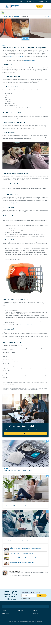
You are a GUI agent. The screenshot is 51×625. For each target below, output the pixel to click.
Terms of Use (35, 614)
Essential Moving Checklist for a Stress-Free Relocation (22, 562)
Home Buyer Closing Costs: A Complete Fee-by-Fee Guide (18, 470)
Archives (44, 16)
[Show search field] (48, 17)
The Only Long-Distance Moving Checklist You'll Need (21, 553)
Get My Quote (39, 6)
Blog (21, 1)
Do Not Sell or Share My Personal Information (25, 618)
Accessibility (35, 613)
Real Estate (4, 45)
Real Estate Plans (30, 1)
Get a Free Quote (26, 433)
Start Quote (41, 595)
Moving (4, 583)
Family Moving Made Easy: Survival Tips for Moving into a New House (25, 558)
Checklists (8, 583)
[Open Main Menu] (46, 6)
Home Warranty (5, 612)
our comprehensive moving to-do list (15, 56)
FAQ (18, 613)
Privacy (34, 616)
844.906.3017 (28, 598)
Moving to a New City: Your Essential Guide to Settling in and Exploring (25, 548)
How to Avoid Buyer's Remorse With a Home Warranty (17, 506)
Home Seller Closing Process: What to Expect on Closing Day (18, 541)
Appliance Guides (21, 614)
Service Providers (5, 616)
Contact (34, 612)
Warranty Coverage (5, 613)
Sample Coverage (43, 1)
